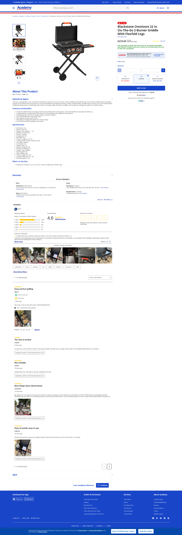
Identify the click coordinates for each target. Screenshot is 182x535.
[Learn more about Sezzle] (141, 95)
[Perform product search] (128, 8)
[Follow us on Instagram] (164, 518)
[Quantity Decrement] (119, 70)
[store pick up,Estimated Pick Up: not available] (125, 79)
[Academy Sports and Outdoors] (24, 8)
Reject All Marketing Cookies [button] (123, 531)
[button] (159, 55)
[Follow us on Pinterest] (168, 518)
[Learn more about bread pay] (141, 101)
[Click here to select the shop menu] (14, 7)
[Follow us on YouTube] (161, 518)
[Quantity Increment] (163, 70)
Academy (15, 16)
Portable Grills (45, 16)
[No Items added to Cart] (167, 7)
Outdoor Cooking (30, 16)
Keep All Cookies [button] (146, 531)
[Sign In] (157, 7)
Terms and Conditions (95, 530)
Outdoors (21, 16)
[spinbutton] (141, 70)
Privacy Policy (82, 530)
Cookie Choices (42, 532)
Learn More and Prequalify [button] (158, 55)
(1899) (163, 41)
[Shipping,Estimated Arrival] (141, 79)
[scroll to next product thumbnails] (19, 83)
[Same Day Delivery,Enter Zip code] (157, 79)
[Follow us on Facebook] (153, 518)
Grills (38, 16)
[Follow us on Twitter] (157, 518)
